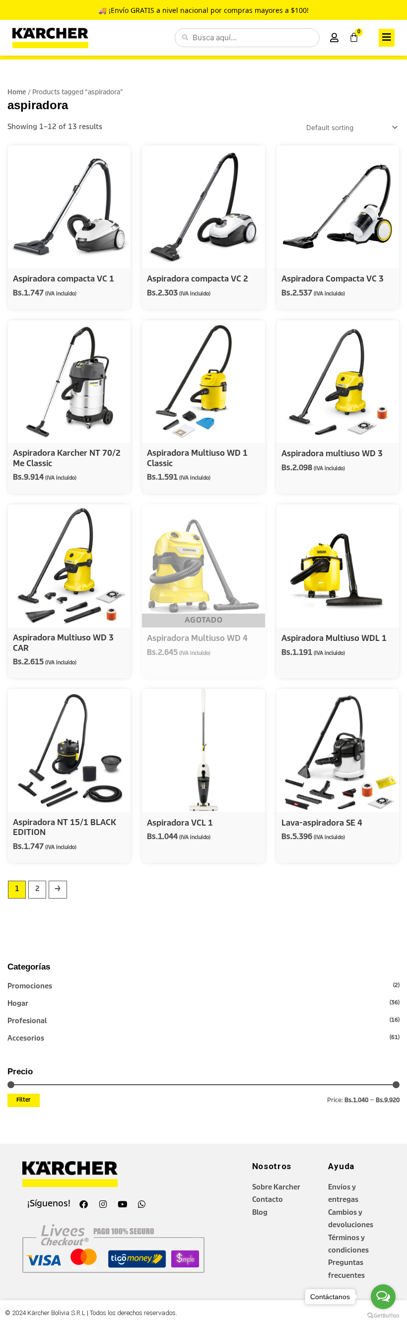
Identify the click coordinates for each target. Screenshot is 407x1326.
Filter (23, 1100)
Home (16, 92)
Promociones (29, 986)
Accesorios (25, 1038)
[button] (387, 37)
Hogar (17, 1003)
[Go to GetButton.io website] (383, 1316)
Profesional (27, 1021)
